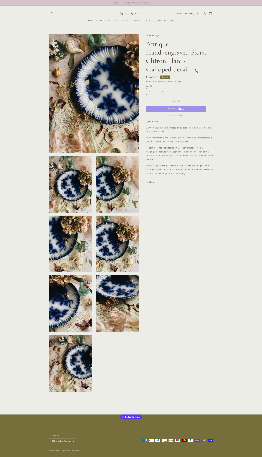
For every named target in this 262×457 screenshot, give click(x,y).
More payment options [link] (176, 115)
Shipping (160, 81)
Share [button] (151, 182)
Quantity (149, 86)
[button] (52, 14)
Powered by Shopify (73, 451)
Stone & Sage (60, 451)
